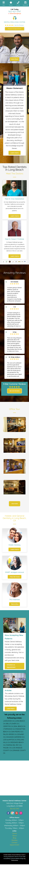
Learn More (14, 59)
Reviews (14, 840)
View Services (14, 577)
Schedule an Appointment (11, 666)
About (14, 836)
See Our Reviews (14, 391)
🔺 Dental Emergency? (14, 13)
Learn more (14, 153)
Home (14, 833)
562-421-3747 (14, 11)
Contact (14, 842)
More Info (14, 604)
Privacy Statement (9, 856)
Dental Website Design (17, 858)
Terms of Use (18, 856)
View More (14, 503)
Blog (14, 838)
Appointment (14, 845)
